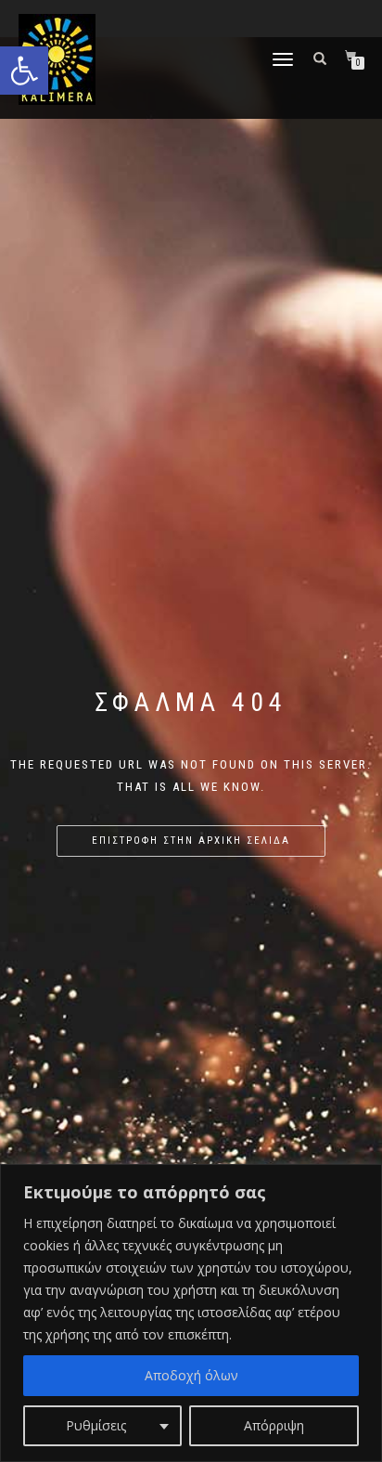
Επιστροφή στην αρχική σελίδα (191, 841)
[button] (24, 70)
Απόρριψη (274, 1425)
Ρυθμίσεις (96, 1425)
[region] (191, 1313)
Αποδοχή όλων (191, 1375)
